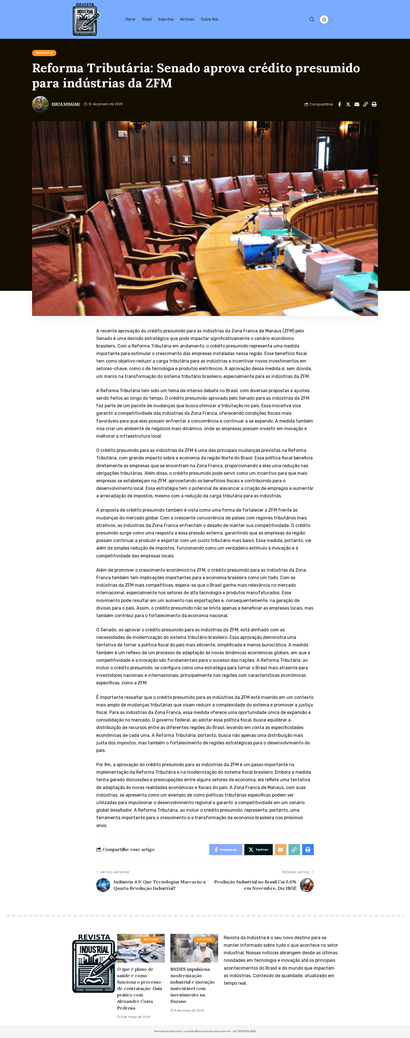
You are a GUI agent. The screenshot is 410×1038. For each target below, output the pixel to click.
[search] (312, 19)
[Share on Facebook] (339, 104)
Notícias (151, 939)
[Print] (374, 104)
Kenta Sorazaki (66, 104)
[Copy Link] (365, 104)
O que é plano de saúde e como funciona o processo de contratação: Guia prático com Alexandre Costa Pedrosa (139, 988)
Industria (44, 53)
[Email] (357, 104)
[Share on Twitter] (348, 104)
